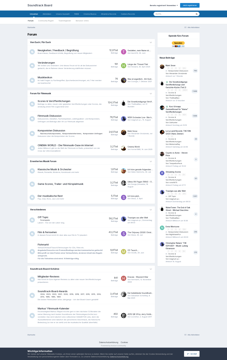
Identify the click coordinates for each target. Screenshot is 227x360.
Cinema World (134, 147)
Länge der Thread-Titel (138, 64)
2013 (42, 297)
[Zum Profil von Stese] (123, 197)
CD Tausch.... (133, 250)
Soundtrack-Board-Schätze (44, 269)
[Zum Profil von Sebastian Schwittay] (123, 294)
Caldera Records (128, 14)
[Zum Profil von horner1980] (123, 148)
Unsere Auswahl (62, 14)
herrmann (135, 279)
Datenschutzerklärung (108, 342)
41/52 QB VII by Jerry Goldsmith (141, 314)
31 (184, 68)
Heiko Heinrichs (137, 172)
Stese (133, 198)
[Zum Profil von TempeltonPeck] (162, 154)
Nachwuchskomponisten (50, 133)
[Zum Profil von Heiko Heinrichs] (123, 170)
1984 (53, 297)
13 (184, 229)
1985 (48, 297)
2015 (93, 294)
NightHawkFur (175, 234)
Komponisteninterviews (71, 133)
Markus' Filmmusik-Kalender (53, 308)
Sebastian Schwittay (139, 295)
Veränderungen (46, 62)
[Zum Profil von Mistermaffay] (162, 132)
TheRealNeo (136, 104)
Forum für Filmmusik (40, 93)
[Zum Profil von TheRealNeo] (123, 103)
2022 (54, 294)
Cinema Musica (90, 14)
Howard (134, 67)
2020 (66, 294)
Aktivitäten (47, 14)
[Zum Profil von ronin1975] (162, 173)
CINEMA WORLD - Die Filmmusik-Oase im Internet (65, 145)
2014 (99, 294)
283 (184, 90)
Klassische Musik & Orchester (54, 169)
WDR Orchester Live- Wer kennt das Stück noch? (149, 117)
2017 (82, 294)
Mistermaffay (174, 144)
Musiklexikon (45, 77)
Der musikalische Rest (50, 196)
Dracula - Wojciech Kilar (138, 277)
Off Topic (43, 217)
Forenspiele (45, 220)
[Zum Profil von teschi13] (123, 51)
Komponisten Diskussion (51, 130)
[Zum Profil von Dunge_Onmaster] (123, 183)
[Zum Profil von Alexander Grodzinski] (123, 132)
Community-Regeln (46, 21)
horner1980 (136, 149)
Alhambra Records (108, 14)
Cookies (124, 342)
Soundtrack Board (39, 5)
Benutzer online (82, 21)
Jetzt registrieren (190, 5)
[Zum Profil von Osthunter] (162, 107)
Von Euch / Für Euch (40, 42)
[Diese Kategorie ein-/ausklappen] (151, 42)
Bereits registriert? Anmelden (163, 5)
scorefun (135, 317)
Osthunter (173, 122)
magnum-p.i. (136, 120)
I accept (193, 354)
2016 (88, 294)
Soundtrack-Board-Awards (53, 291)
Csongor (134, 81)
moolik (133, 253)
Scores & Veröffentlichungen (54, 101)
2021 (60, 294)
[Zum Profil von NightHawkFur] (162, 228)
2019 (71, 294)
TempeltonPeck (175, 163)
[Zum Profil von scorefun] (123, 315)
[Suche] (197, 14)
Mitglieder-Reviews (48, 276)
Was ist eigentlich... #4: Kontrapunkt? (143, 79)
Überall (187, 14)
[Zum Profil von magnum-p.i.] (123, 118)
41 (184, 194)
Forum (30, 21)
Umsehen (34, 14)
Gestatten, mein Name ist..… (139, 50)
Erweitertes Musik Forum (43, 161)
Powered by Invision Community (113, 346)
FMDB (76, 14)
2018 (77, 294)
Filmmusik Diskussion (49, 115)
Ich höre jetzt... (134, 196)
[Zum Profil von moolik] (123, 251)
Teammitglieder (64, 21)
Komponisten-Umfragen (92, 133)
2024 (42, 294)
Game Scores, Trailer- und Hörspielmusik (60, 184)
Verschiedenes (38, 209)
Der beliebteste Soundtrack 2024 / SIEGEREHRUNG (150, 293)
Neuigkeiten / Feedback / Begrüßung (58, 50)
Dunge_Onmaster (138, 184)
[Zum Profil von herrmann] (123, 278)
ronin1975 (173, 182)
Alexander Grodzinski (140, 133)
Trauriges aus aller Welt (138, 217)
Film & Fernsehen (47, 232)
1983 (59, 297)
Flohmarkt (43, 244)
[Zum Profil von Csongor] (123, 80)
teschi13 (134, 53)
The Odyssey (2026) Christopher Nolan (145, 232)
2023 (48, 294)
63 (184, 115)
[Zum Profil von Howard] (123, 65)
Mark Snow (132, 131)
